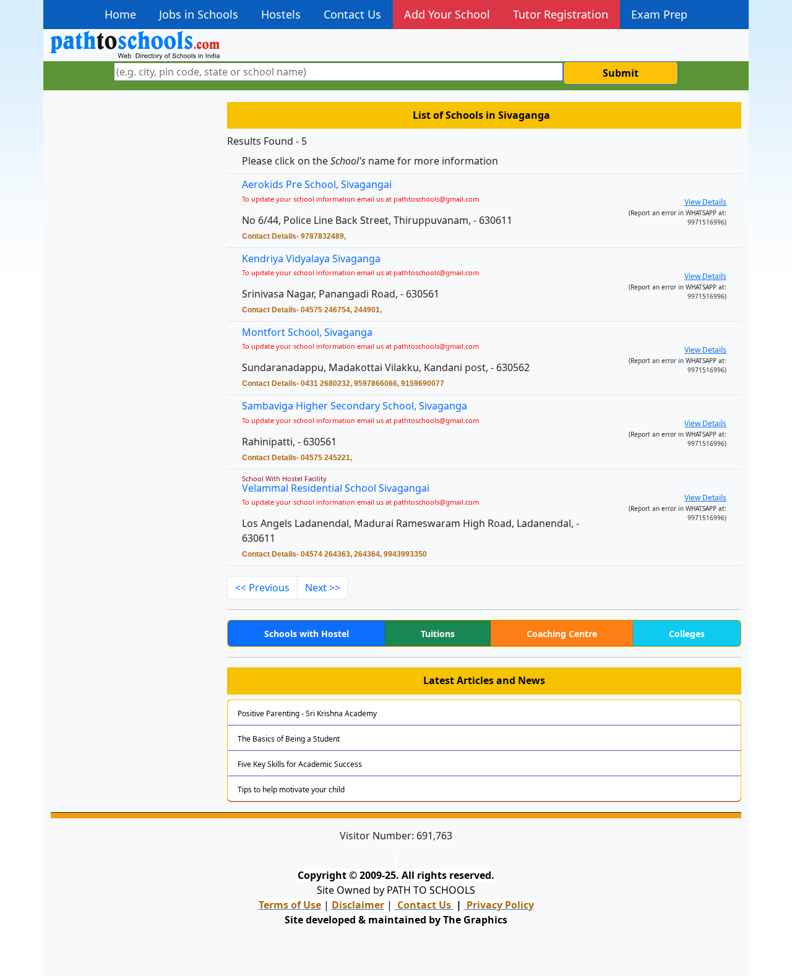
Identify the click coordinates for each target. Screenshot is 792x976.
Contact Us (352, 14)
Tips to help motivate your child (291, 789)
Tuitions (438, 634)
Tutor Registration (560, 14)
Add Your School (447, 14)
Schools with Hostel (306, 634)
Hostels (281, 14)
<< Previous (262, 587)
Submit (621, 73)
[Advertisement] (131, 293)
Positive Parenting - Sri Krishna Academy (307, 713)
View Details (705, 202)
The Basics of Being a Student (289, 739)
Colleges (687, 634)
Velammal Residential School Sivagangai (335, 488)
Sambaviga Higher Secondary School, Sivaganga (354, 406)
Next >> (322, 587)
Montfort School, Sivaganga (307, 332)
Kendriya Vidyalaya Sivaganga (311, 258)
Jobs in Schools (198, 14)
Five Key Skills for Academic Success (300, 764)
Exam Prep (659, 14)
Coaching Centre (562, 634)
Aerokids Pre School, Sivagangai (317, 184)
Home (120, 14)
